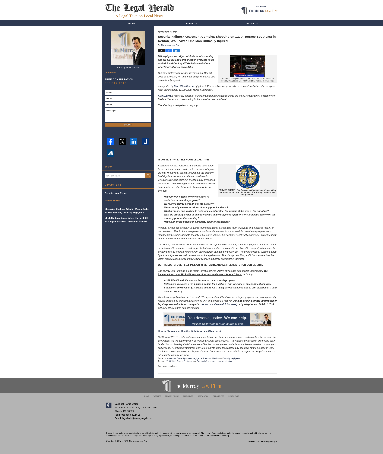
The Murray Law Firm (138, 441)
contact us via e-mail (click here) (219, 304)
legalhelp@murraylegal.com (137, 418)
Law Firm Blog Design (262, 441)
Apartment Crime (174, 358)
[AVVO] (110, 153)
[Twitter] (122, 141)
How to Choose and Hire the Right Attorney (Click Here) (189, 331)
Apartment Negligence (192, 358)
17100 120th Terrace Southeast (179, 361)
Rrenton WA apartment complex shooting (214, 361)
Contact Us (251, 23)
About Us (191, 23)
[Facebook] (110, 141)
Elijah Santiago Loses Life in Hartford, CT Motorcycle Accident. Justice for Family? (126, 220)
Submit (128, 125)
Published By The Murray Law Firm (259, 10)
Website (157, 396)
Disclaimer (188, 396)
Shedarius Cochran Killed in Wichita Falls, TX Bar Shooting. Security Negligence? (127, 211)
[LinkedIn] (134, 141)
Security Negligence (231, 358)
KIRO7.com (164, 96)
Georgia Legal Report (116, 193)
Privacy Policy (172, 396)
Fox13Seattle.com (184, 86)
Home (131, 23)
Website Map (218, 396)
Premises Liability (211, 358)
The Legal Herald (139, 11)
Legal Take (233, 396)
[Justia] (145, 141)
